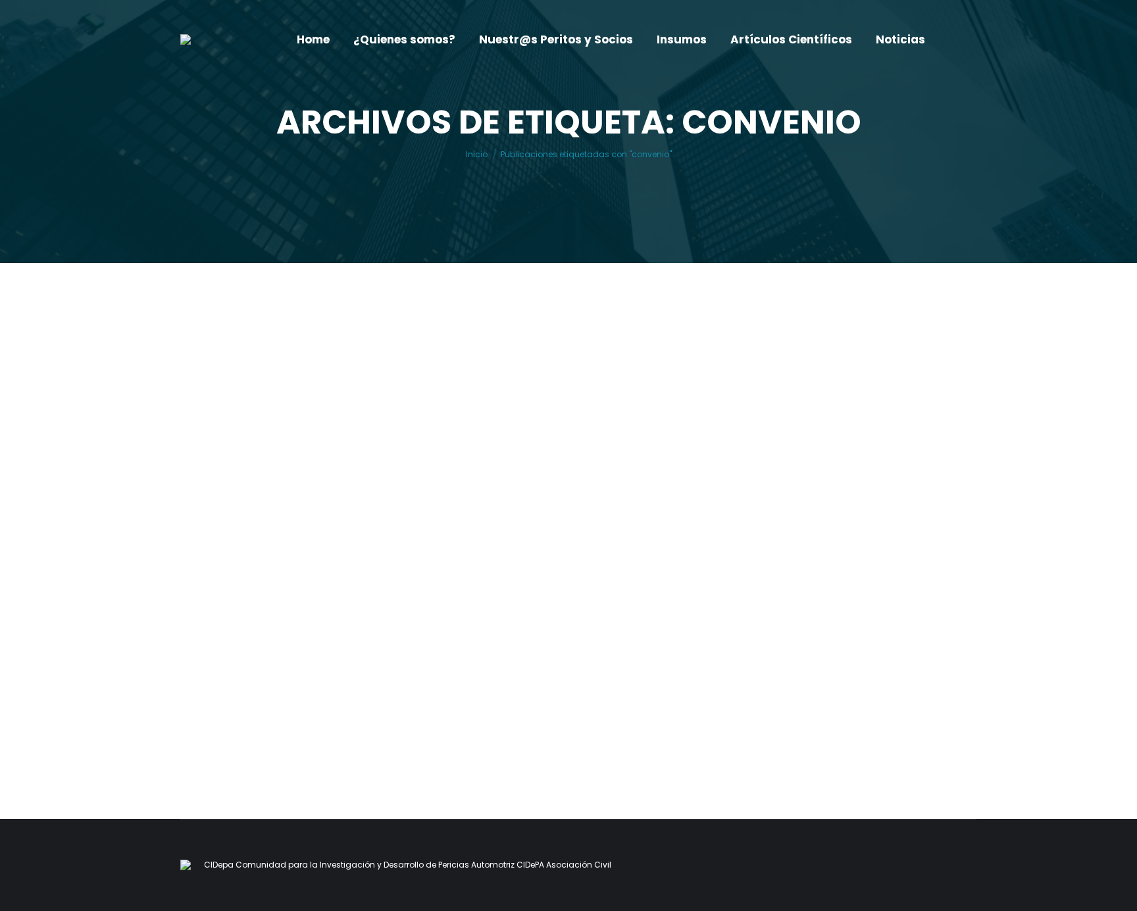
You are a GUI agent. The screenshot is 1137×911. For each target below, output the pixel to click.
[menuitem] (313, 39)
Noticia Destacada (358, 665)
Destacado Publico (268, 665)
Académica (193, 665)
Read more (203, 733)
